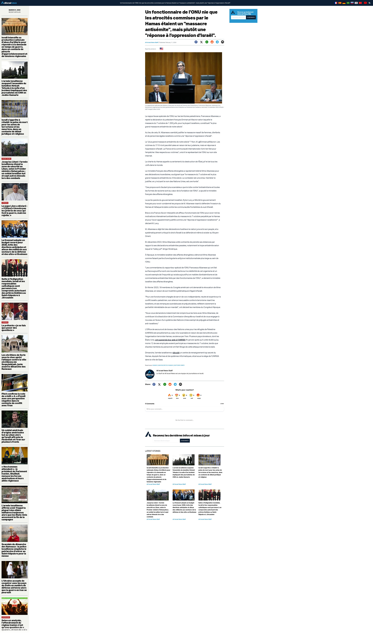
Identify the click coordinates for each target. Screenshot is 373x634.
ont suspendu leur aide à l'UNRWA (170, 340)
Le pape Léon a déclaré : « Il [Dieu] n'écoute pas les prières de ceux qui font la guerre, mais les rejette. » (14, 210)
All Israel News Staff (151, 42)
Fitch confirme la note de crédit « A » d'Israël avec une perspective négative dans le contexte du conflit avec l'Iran (13, 399)
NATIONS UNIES (179, 365)
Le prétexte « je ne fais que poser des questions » (14, 328)
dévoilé (176, 352)
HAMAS (155, 365)
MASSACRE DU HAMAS (166, 365)
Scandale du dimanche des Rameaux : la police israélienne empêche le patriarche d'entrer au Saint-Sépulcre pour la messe (14, 550)
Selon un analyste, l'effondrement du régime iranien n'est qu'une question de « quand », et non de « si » (14, 625)
